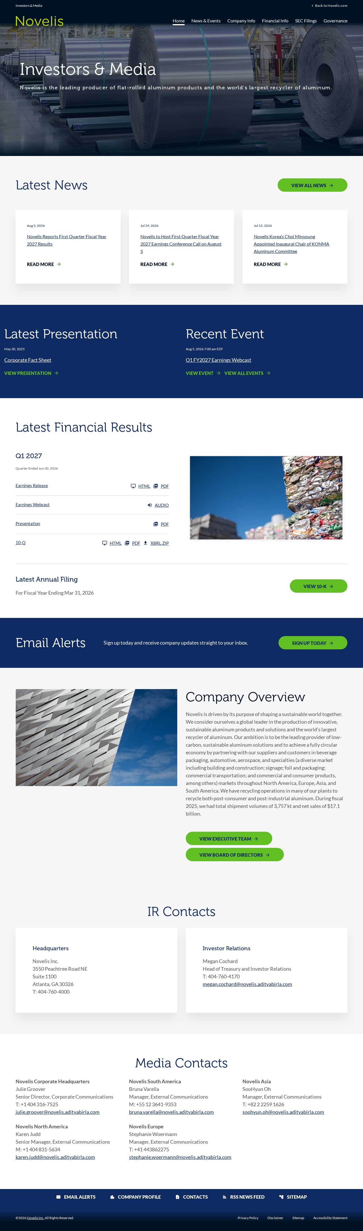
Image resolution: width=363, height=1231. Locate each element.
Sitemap (293, 1197)
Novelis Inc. (35, 1218)
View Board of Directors (231, 855)
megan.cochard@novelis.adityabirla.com (247, 984)
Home (179, 20)
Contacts (191, 1197)
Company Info (241, 20)
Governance (335, 20)
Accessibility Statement (330, 1218)
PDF (165, 486)
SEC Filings (306, 20)
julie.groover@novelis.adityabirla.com (58, 1112)
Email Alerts (76, 1197)
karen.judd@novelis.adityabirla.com (55, 1157)
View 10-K (314, 586)
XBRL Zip (160, 543)
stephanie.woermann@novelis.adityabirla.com (180, 1157)
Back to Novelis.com (331, 5)
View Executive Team (225, 838)
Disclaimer (275, 1218)
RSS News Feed (243, 1197)
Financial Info (275, 20)
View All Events (243, 373)
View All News (308, 185)
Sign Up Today (309, 643)
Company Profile (135, 1197)
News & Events (206, 20)
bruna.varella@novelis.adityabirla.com (171, 1112)
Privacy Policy (248, 1218)
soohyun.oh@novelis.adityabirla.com (283, 1112)
